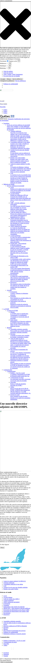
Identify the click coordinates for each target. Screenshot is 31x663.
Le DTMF (6, 309)
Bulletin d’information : (14, 640)
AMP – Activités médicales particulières (20, 206)
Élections (19, 335)
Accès (20, 190)
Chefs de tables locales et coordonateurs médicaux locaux (20, 343)
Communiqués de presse (20, 379)
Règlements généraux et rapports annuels (20, 364)
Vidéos (20, 390)
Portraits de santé (20, 397)
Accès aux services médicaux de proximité (19, 127)
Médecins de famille (8, 184)
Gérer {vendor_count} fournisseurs (13, 74)
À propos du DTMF (12, 310)
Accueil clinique (20, 197)
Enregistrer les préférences (7, 81)
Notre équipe (20, 323)
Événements (19, 293)
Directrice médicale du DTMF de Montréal (15, 626)
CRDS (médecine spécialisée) (20, 230)
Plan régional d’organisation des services (20, 354)
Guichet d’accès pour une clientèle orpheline (20, 153)
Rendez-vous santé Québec (19, 160)
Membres (9, 327)
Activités (9, 290)
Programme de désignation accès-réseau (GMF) (20, 259)
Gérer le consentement (6, 662)
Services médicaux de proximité (15, 186)
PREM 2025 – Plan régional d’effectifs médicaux (16, 608)
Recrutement (20, 278)
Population (6, 123)
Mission (19, 315)
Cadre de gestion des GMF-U (20, 215)
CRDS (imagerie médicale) (20, 222)
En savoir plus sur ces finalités (11, 76)
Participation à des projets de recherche (20, 304)
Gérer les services (8, 73)
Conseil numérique (20, 239)
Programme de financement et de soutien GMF (20, 269)
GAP (20, 178)
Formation (20, 298)
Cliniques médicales (20, 135)
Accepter (3, 79)
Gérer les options (8, 71)
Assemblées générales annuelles (20, 331)
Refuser (9, 79)
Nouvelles (3, 107)
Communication (7, 370)
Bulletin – (20, 374)
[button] (15, 24)
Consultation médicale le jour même (20, 145)
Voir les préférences (17, 79)
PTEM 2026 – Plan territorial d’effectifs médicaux (20, 249)
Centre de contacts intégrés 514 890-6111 (20, 167)
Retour (2, 547)
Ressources (20, 285)
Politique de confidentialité (10, 84)
